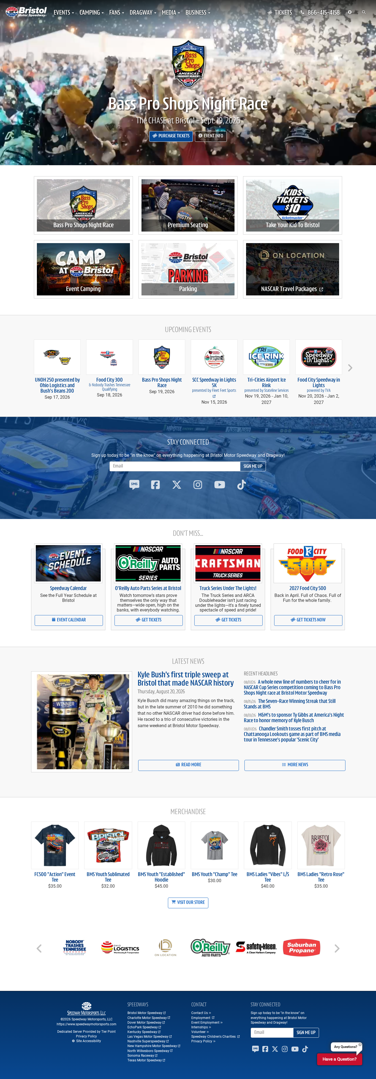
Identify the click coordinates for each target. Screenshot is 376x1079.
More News (297, 765)
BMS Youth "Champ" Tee (214, 874)
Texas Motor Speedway (144, 1060)
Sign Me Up (253, 466)
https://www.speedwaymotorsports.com (86, 1024)
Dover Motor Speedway (144, 1022)
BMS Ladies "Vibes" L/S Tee (268, 877)
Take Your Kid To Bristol (293, 225)
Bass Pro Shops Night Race (188, 105)
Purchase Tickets (173, 136)
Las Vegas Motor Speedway (147, 1036)
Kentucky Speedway (142, 1031)
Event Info (213, 136)
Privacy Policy (86, 1036)
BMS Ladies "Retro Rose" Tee (321, 877)
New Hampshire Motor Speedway (152, 1045)
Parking (188, 289)
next (349, 365)
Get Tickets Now (311, 620)
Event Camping (83, 289)
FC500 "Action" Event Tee (54, 877)
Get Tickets (151, 620)
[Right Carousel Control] (337, 950)
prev (27, 365)
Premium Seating (188, 225)
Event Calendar (71, 620)
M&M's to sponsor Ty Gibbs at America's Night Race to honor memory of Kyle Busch (294, 718)
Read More (191, 765)
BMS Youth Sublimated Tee (108, 877)
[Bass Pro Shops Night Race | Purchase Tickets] (188, 63)
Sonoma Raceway (140, 1055)
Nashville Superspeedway (146, 1041)
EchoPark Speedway (142, 1027)
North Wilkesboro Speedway (148, 1050)
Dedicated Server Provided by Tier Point (86, 1031)
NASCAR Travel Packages (289, 289)
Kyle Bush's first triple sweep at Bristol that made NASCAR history (186, 679)
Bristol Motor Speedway (144, 1012)
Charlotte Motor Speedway (147, 1017)
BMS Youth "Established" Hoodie (161, 877)
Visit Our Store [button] (190, 902)
